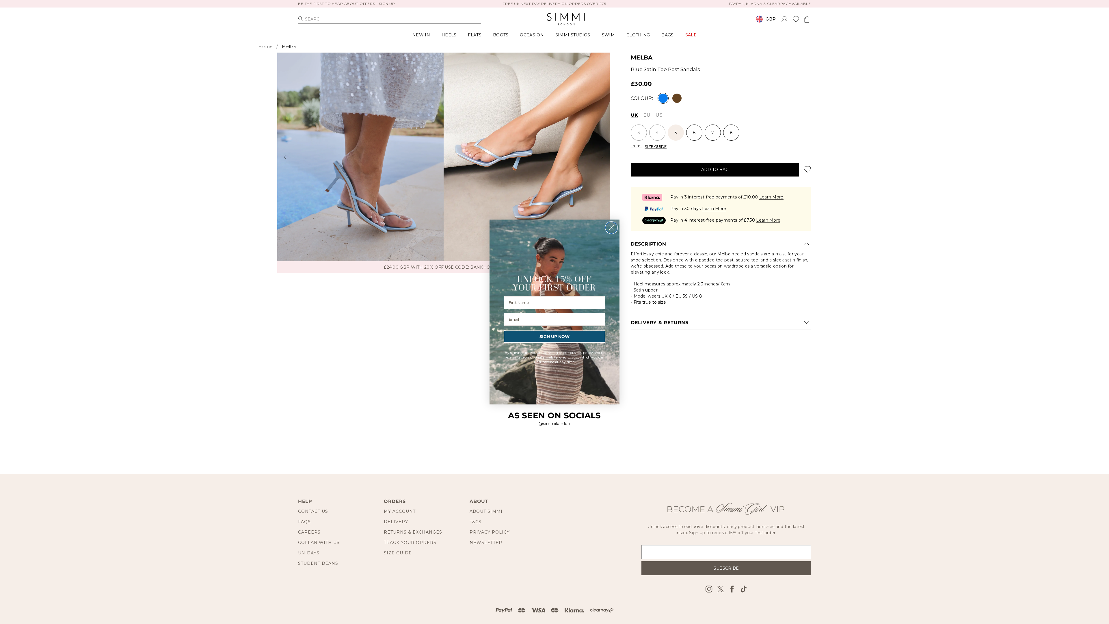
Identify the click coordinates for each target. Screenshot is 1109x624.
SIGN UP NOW (554, 336)
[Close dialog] (611, 227)
